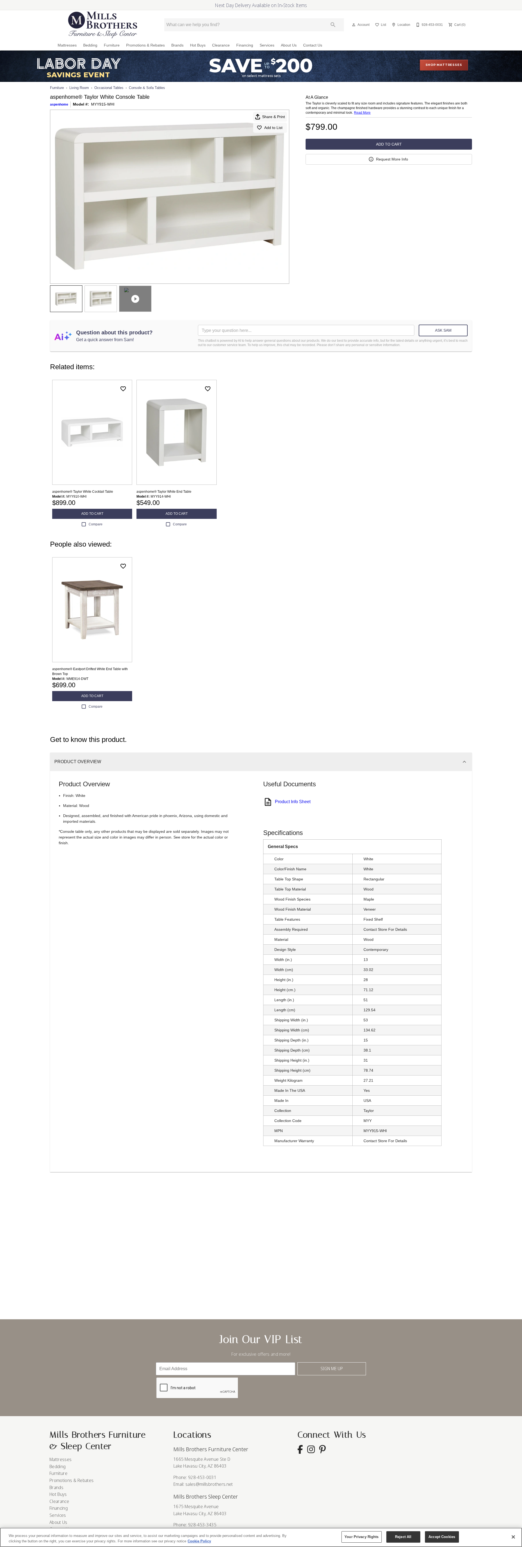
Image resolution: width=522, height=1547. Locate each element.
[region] (261, 1537)
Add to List (273, 127)
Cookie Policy (199, 1541)
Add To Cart (389, 144)
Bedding (90, 45)
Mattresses (67, 45)
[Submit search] (333, 25)
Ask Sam (443, 330)
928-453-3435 (202, 1525)
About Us (289, 45)
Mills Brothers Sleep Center (205, 1496)
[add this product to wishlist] (123, 388)
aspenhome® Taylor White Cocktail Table (82, 492)
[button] (353, 24)
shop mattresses (443, 65)
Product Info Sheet (292, 801)
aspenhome (59, 104)
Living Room (79, 88)
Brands (177, 45)
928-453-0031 (202, 1477)
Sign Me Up (332, 1369)
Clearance (221, 45)
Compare (95, 524)
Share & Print (273, 117)
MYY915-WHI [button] (102, 104)
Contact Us (312, 45)
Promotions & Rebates (145, 45)
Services (267, 45)
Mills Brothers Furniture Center (210, 1449)
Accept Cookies (441, 1537)
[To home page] (103, 24)
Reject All (403, 1537)
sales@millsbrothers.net (209, 1484)
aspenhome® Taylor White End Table (163, 492)
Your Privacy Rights (361, 1537)
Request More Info (392, 159)
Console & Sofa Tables (147, 88)
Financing (244, 45)
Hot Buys (198, 45)
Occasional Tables (108, 88)
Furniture (112, 45)
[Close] (513, 1537)
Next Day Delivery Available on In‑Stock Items (261, 5)
